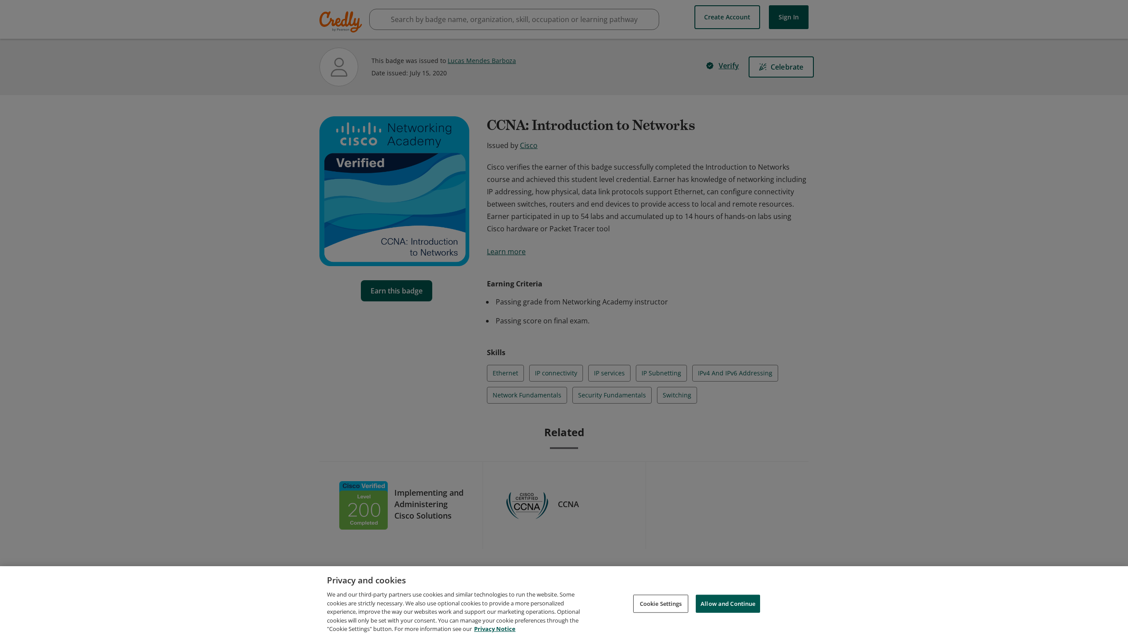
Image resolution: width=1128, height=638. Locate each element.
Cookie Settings (661, 603)
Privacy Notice (495, 629)
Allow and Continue (728, 603)
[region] (564, 602)
